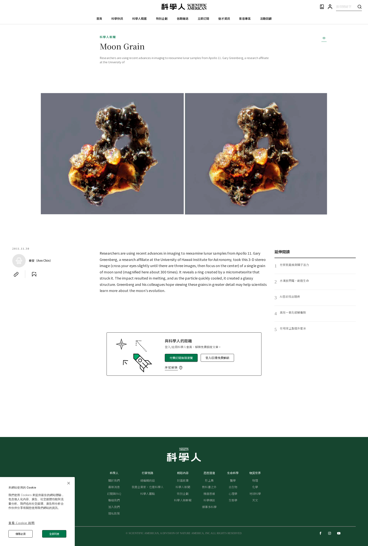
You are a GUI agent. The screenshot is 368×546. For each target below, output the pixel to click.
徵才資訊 (224, 18)
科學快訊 (117, 18)
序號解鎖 (171, 367)
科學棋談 (209, 500)
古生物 (233, 487)
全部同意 (54, 534)
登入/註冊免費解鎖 (217, 357)
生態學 (233, 500)
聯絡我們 (114, 500)
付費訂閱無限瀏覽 (181, 358)
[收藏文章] (34, 274)
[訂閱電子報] (322, 6)
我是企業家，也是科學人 (148, 487)
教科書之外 (209, 487)
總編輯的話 (147, 480)
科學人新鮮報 (182, 500)
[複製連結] (16, 274)
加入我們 (114, 507)
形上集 (209, 480)
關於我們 (114, 480)
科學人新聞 (108, 37)
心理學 (233, 494)
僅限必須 (20, 534)
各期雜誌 (182, 18)
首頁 (99, 18)
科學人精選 (139, 18)
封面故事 (183, 480)
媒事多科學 (209, 507)
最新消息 (114, 487)
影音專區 (245, 18)
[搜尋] (359, 6)
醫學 (233, 480)
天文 (255, 500)
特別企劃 (162, 18)
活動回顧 (266, 18)
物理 (255, 480)
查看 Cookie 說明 (21, 523)
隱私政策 (114, 513)
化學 (255, 487)
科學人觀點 (147, 494)
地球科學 (255, 494)
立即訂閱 (203, 18)
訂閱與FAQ (114, 494)
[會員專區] (330, 6)
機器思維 (209, 494)
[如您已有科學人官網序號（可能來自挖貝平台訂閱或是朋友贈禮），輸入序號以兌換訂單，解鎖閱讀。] (180, 367)
